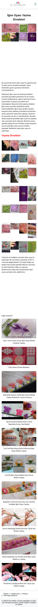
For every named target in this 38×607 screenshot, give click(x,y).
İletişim (6, 594)
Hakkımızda (15, 594)
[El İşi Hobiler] (17, 5)
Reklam (25, 594)
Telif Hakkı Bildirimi (10, 595)
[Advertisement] (19, 61)
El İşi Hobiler (12, 601)
